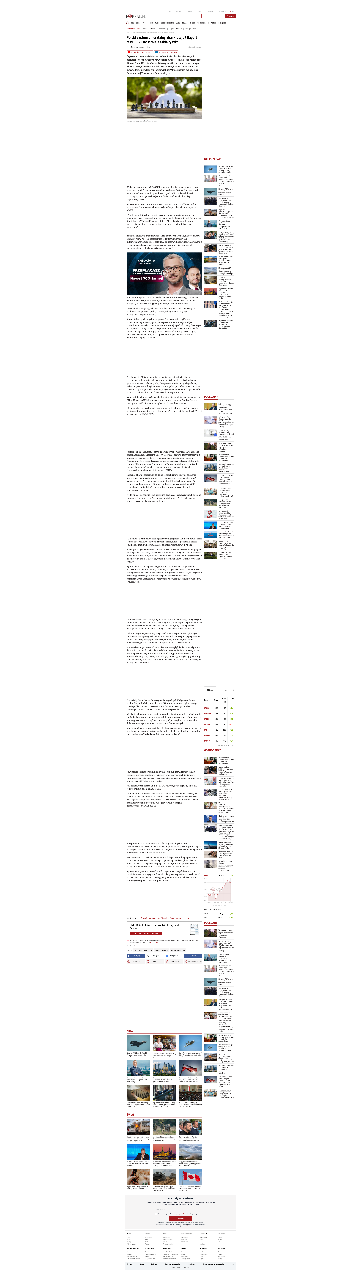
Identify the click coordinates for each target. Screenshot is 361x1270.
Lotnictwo (203, 1244)
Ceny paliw (162, 29)
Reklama (154, 1264)
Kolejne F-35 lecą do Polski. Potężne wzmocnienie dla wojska (137, 1055)
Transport (203, 1234)
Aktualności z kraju (132, 1256)
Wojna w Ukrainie (175, 29)
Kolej (201, 1242)
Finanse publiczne (150, 1254)
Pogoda (202, 1258)
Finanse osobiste (149, 29)
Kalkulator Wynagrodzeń (170, 1254)
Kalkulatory (167, 1248)
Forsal (128, 32)
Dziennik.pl (203, 1248)
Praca (165, 1234)
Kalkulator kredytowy (169, 1258)
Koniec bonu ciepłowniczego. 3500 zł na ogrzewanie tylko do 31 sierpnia (138, 1104)
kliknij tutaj (189, 1226)
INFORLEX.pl (188, 11)
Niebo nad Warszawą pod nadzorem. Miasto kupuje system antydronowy (162, 1080)
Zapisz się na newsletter (168, 52)
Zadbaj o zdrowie (191, 29)
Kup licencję (154, 942)
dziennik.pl (178, 11)
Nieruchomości (186, 1234)
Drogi (201, 1239)
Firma (146, 1239)
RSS (233, 1264)
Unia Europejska (131, 1244)
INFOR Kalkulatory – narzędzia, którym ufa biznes (155, 927)
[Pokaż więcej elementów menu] (234, 23)
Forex (219, 1242)
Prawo (183, 1252)
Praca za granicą (168, 1244)
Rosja (128, 1237)
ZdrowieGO (222, 1248)
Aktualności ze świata (133, 1258)
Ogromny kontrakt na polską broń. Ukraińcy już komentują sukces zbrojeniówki (164, 1104)
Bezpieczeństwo (133, 1248)
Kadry (183, 1254)
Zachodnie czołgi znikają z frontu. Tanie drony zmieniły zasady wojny (164, 1188)
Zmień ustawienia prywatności (213, 1264)
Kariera (165, 1242)
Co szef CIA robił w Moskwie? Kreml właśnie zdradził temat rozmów (138, 1163)
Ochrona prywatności (172, 1264)
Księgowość (184, 1256)
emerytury (138, 950)
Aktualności (148, 1237)
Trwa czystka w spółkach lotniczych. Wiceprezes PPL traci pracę (137, 1080)
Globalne (129, 1254)
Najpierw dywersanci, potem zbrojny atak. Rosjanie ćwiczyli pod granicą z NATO (138, 1139)
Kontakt (129, 1264)
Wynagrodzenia (168, 1239)
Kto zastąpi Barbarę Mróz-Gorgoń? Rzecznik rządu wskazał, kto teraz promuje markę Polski (189, 1080)
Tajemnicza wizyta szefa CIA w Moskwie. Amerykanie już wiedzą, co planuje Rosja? (164, 1163)
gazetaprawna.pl (222, 11)
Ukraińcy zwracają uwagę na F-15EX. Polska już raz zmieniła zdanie (190, 1055)
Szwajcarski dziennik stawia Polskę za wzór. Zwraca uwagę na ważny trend (164, 1139)
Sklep (232, 11)
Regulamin (191, 1264)
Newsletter (210, 11)
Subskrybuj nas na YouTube (141, 52)
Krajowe (129, 1252)
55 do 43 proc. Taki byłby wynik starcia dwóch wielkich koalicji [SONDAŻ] (190, 1104)
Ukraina (129, 1239)
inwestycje (148, 950)
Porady (220, 1258)
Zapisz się (180, 1218)
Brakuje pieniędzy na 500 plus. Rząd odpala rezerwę (165, 918)
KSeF (146, 1242)
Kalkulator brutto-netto (170, 1252)
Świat (129, 1234)
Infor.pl (183, 1248)
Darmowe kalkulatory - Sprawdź (146, 933)
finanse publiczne (161, 950)
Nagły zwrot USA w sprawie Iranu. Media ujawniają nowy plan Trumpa (190, 1163)
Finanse (147, 1244)
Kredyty (147, 1256)
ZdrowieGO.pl (199, 11)
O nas (142, 1264)
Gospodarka (149, 1248)
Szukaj (231, 16)
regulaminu (181, 1214)
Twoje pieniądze (150, 1258)
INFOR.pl (168, 11)
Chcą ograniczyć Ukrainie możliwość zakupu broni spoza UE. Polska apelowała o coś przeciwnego (190, 1139)
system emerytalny (178, 950)
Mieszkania (184, 1239)
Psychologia (221, 1256)
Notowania (221, 1234)
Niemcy (129, 1242)
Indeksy (220, 1237)
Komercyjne (184, 1242)
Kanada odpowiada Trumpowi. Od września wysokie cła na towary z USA (190, 1188)
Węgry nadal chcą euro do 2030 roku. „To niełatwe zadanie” (138, 1188)
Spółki (220, 1239)
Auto (201, 1256)
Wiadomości (203, 1252)
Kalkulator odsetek (168, 1256)
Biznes (147, 1234)
